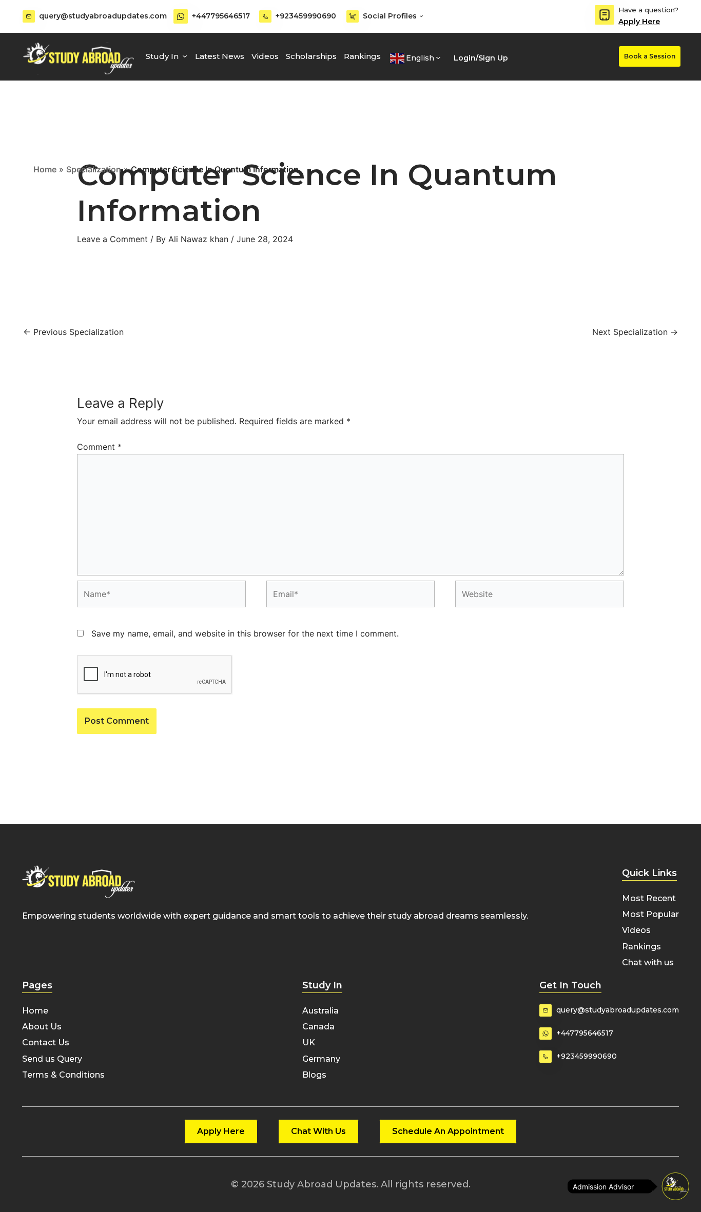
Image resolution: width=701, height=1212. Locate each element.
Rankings (362, 56)
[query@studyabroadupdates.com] (29, 16)
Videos (265, 56)
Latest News (219, 56)
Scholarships (311, 56)
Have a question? (648, 10)
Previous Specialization (73, 332)
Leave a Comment (112, 239)
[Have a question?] (604, 15)
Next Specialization (635, 332)
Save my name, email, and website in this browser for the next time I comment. (245, 633)
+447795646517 (221, 16)
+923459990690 (306, 16)
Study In (162, 56)
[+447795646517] (181, 16)
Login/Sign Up (481, 58)
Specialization (93, 169)
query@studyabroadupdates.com (103, 16)
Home (44, 169)
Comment (99, 447)
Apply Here (639, 21)
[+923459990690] (265, 16)
